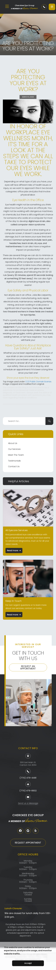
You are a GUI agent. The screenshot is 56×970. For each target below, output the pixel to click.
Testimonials (14, 460)
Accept (28, 963)
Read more (12, 550)
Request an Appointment (28, 667)
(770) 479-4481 (28, 778)
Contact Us (14, 466)
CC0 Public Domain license (38, 381)
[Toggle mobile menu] (7, 6)
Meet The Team (16, 454)
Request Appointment (28, 842)
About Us (12, 443)
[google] (28, 831)
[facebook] (20, 831)
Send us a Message (28, 803)
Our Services (14, 449)
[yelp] (36, 831)
